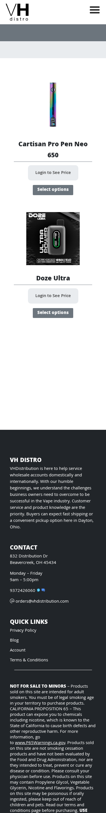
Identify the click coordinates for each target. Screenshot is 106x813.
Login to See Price (53, 173)
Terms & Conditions (29, 660)
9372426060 (22, 591)
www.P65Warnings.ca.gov (40, 743)
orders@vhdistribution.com (42, 601)
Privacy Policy (23, 630)
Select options (53, 190)
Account (17, 650)
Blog (14, 640)
